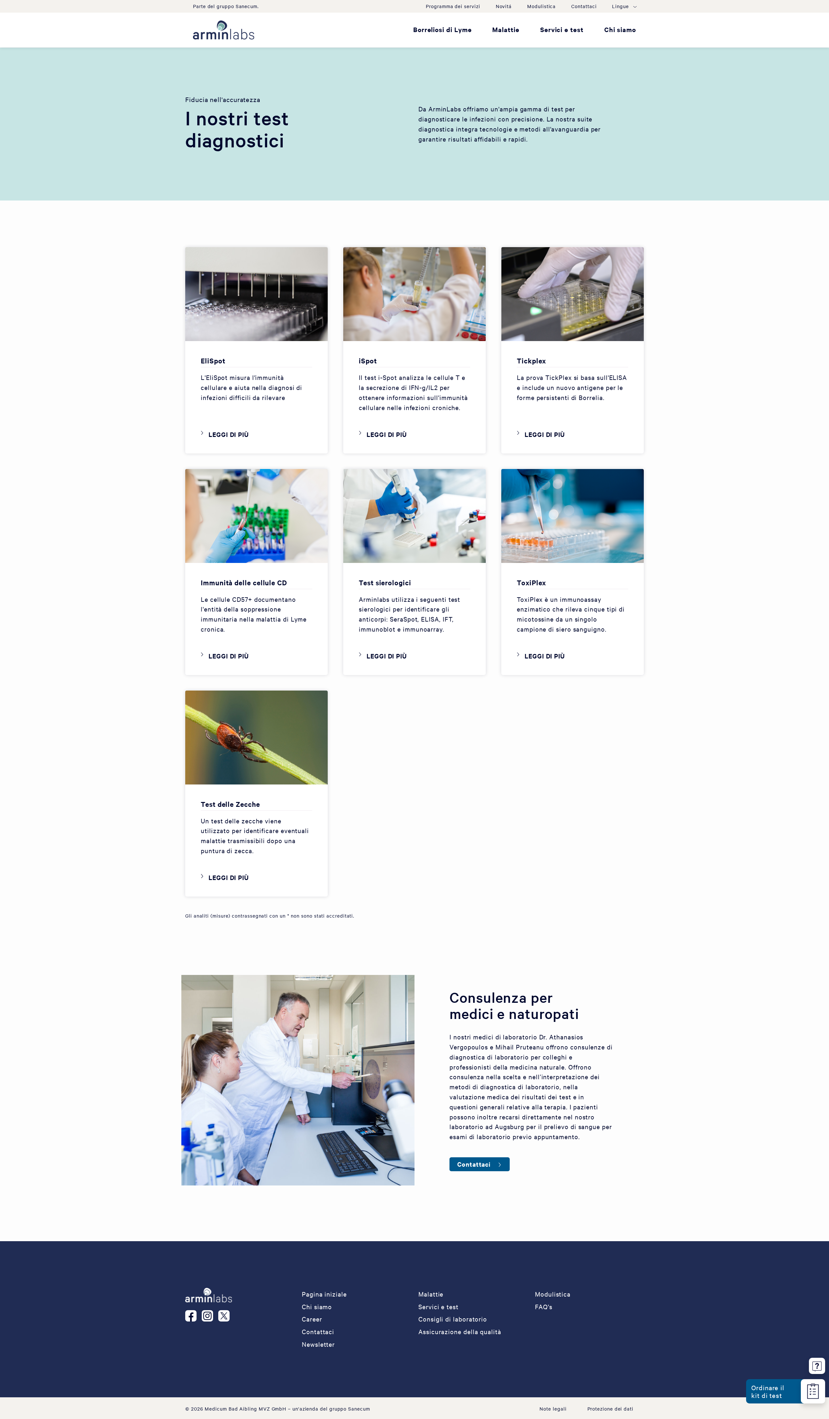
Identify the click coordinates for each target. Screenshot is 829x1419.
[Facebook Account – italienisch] (193, 1316)
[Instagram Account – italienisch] (210, 1316)
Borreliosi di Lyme (442, 29)
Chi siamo (620, 29)
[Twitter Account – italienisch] (226, 1316)
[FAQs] (817, 1365)
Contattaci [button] (474, 1164)
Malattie (505, 29)
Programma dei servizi (453, 6)
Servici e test (562, 29)
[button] (624, 6)
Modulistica (541, 6)
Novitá (504, 6)
